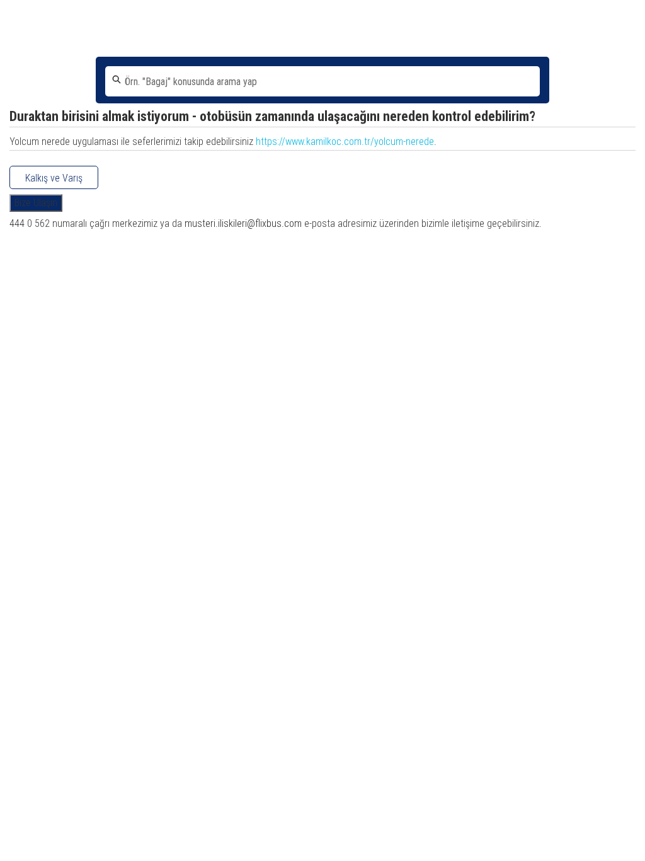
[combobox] (322, 81)
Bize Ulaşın (35, 203)
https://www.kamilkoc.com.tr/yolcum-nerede (345, 141)
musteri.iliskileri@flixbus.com (243, 223)
